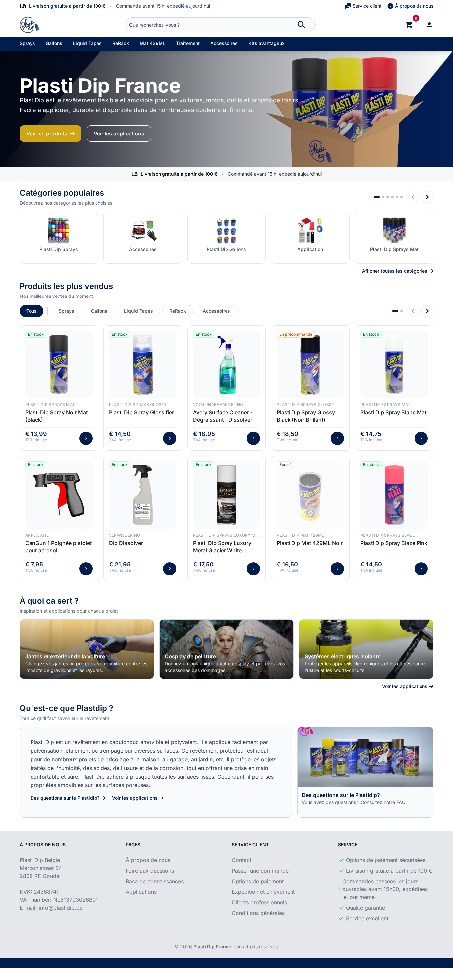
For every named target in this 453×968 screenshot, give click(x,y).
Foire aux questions (150, 870)
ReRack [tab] (177, 311)
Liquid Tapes (87, 43)
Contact (241, 860)
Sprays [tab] (66, 311)
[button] (377, 197)
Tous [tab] (31, 311)
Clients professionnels (259, 902)
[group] (87, 649)
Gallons (54, 43)
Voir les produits (46, 133)
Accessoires (224, 43)
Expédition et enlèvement (263, 891)
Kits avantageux (266, 43)
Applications (141, 891)
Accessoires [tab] (216, 311)
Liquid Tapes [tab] (138, 311)
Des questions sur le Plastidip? (65, 798)
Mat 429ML (152, 43)
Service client (367, 6)
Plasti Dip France (212, 946)
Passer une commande (260, 870)
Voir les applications (119, 133)
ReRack (120, 43)
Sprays (27, 43)
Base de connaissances (155, 881)
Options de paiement (258, 881)
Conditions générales (258, 913)
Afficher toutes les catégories (394, 271)
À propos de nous (414, 6)
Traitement (188, 43)
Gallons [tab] (99, 311)
